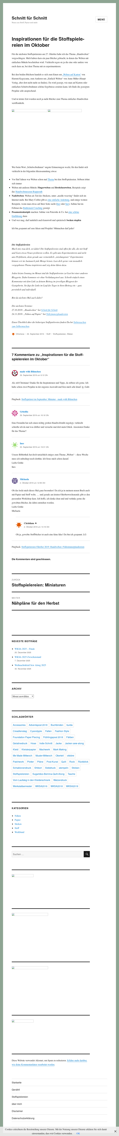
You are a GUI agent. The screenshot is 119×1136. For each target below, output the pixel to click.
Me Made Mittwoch (22, 755)
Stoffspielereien (59, 333)
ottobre (70, 755)
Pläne (40, 761)
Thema (51, 179)
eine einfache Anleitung (58, 199)
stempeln (63, 767)
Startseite (16, 1082)
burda (70, 725)
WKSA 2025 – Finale (25, 648)
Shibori (38, 767)
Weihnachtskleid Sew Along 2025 (30, 665)
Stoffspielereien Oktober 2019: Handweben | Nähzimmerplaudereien (52, 546)
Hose (33, 743)
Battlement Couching (33, 207)
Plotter (30, 761)
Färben (70, 737)
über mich (17, 1104)
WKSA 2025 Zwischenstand (28, 656)
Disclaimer (17, 1111)
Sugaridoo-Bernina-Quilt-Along (48, 774)
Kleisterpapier (29, 749)
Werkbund (19, 832)
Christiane (20, 333)
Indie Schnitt (45, 743)
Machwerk (44, 749)
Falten (48, 731)
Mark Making (59, 749)
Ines (22, 443)
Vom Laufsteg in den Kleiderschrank (31, 780)
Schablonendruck (22, 767)
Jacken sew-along (74, 743)
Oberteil (60, 755)
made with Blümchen (30, 371)
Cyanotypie (36, 731)
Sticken (75, 767)
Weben (70, 333)
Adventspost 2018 (38, 725)
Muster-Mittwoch (44, 755)
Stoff (48, 333)
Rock (72, 761)
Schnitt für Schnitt (29, 18)
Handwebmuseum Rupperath (29, 191)
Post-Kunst (52, 761)
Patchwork (18, 761)
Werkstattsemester (22, 786)
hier (58, 203)
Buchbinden (57, 725)
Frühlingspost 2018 (53, 737)
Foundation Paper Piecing (26, 737)
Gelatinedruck (20, 743)
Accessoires (19, 725)
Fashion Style (62, 731)
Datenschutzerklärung (23, 1118)
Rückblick (83, 761)
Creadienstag (20, 731)
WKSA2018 (57, 786)
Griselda (24, 411)
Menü (101, 19)
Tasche (71, 774)
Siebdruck (50, 767)
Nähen (18, 815)
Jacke (59, 743)
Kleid (15, 749)
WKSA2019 (72, 786)
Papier (17, 819)
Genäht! (16, 1089)
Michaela (24, 479)
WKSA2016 (41, 786)
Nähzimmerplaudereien (57, 313)
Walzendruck (60, 780)
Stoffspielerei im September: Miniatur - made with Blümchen (49, 399)
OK (78, 1133)
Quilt (63, 761)
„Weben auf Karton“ (71, 74)
